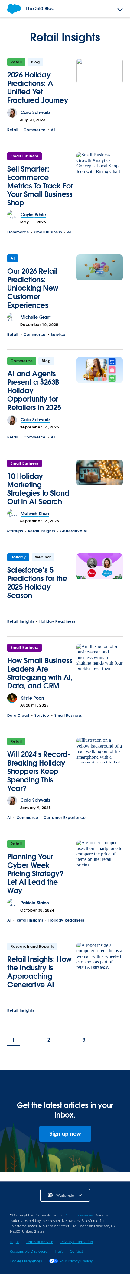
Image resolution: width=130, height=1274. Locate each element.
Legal (14, 1241)
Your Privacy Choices (76, 1260)
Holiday (18, 557)
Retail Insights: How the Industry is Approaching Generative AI (39, 972)
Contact (76, 1251)
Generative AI (73, 531)
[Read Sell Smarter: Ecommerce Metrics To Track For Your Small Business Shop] (99, 181)
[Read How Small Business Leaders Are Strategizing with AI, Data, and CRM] (99, 669)
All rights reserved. (80, 1215)
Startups (15, 531)
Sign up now (65, 1133)
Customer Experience (65, 817)
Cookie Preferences (26, 1260)
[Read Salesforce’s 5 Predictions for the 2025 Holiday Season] (99, 578)
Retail (16, 62)
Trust (59, 1251)
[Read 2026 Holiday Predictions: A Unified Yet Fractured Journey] (99, 83)
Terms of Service (39, 1241)
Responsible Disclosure (28, 1251)
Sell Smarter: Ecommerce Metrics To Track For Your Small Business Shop (40, 185)
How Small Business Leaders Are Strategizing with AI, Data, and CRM (40, 673)
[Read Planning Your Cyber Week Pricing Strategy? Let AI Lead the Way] (99, 869)
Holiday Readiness (57, 621)
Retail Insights (41, 531)
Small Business (24, 156)
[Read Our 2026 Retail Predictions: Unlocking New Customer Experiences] (99, 283)
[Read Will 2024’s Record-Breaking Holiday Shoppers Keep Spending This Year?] (99, 767)
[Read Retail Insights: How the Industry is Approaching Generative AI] (99, 967)
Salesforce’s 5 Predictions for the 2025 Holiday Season (37, 582)
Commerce (35, 130)
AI (53, 130)
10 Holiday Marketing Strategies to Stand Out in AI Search (38, 489)
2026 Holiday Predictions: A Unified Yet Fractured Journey (37, 87)
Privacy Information (76, 1241)
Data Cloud (18, 715)
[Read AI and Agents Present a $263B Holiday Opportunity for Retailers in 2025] (99, 386)
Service (58, 334)
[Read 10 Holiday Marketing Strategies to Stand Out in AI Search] (99, 484)
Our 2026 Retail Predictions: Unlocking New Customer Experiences (32, 288)
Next (118, 1040)
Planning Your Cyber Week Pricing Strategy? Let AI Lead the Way (35, 873)
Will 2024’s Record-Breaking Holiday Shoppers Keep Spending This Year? (38, 771)
